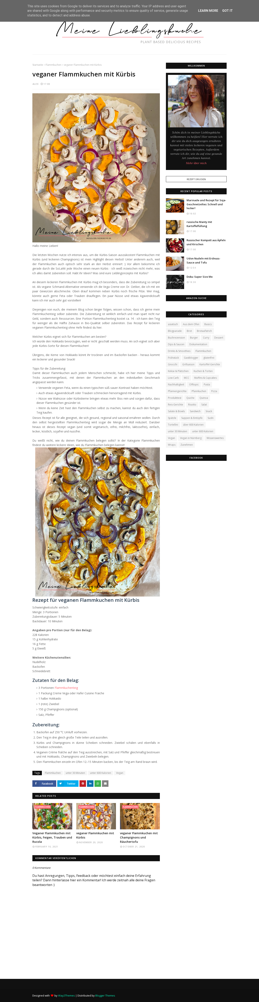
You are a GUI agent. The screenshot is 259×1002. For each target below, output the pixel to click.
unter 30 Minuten (75, 773)
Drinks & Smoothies (179, 351)
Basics (208, 324)
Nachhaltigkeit (176, 384)
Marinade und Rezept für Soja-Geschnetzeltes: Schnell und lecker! (206, 204)
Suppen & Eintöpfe (192, 418)
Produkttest (174, 398)
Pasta (207, 384)
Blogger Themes (105, 995)
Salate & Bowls (176, 411)
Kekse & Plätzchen (178, 371)
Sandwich (195, 411)
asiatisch (173, 324)
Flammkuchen (53, 65)
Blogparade (175, 331)
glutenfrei (208, 357)
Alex (36, 83)
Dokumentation (198, 344)
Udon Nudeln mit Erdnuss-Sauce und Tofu (203, 260)
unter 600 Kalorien (100, 773)
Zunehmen (186, 444)
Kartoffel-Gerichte (210, 364)
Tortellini (173, 424)
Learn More (208, 11)
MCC (186, 378)
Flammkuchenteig (66, 688)
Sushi (210, 418)
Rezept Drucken (196, 179)
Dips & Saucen (176, 344)
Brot (189, 331)
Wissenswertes (215, 438)
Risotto (192, 404)
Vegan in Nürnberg (191, 438)
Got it (227, 11)
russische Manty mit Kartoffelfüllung (199, 224)
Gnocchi (172, 364)
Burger (194, 337)
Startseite (37, 65)
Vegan (119, 773)
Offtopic (194, 384)
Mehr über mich (196, 163)
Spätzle (172, 418)
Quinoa (204, 398)
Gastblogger (191, 357)
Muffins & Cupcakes (205, 378)
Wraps (171, 444)
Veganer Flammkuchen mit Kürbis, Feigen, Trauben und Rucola (52, 837)
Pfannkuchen (199, 391)
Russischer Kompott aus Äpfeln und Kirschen (206, 242)
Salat (204, 404)
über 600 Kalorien (193, 424)
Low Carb (173, 378)
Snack (209, 411)
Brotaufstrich (204, 331)
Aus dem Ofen (191, 324)
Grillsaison (188, 364)
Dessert (218, 337)
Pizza (214, 391)
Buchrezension (176, 337)
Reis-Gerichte (175, 404)
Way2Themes (66, 995)
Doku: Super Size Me (200, 276)
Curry (206, 337)
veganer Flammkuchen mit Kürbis (95, 835)
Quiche (190, 398)
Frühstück (173, 357)
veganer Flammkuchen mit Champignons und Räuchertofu (139, 837)
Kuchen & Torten (203, 371)
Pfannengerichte (177, 391)
